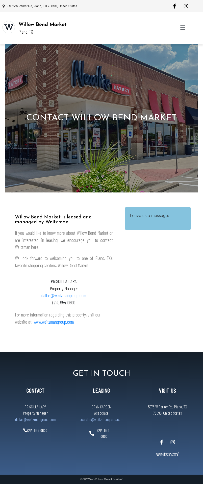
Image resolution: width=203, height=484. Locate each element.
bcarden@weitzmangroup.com (101, 419)
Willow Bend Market (43, 24)
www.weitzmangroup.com (53, 322)
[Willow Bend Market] (8, 27)
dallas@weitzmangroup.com (63, 295)
